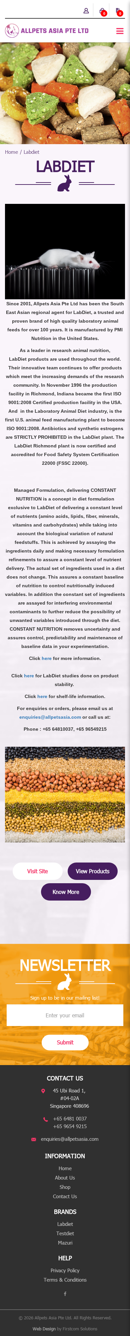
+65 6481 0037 (70, 1118)
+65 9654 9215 (70, 1126)
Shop (65, 1187)
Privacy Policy (65, 1270)
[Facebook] (65, 1294)
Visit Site (37, 871)
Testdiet (65, 1233)
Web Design (44, 1328)
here (47, 658)
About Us (65, 1178)
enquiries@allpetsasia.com (50, 717)
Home (11, 152)
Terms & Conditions (65, 1280)
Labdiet (31, 152)
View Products (92, 871)
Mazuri (65, 1243)
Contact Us (65, 1196)
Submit (65, 1042)
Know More (66, 892)
